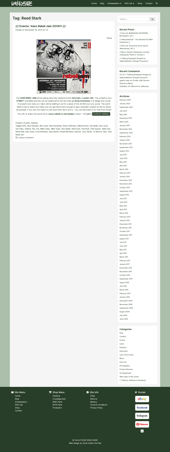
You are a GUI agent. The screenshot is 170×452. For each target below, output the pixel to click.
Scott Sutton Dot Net (92, 443)
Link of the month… (127, 355)
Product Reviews (126, 369)
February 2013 (125, 173)
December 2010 (126, 268)
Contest (123, 336)
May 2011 (123, 250)
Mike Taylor (55, 129)
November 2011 (125, 228)
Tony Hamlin (87, 132)
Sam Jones (29, 132)
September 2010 (126, 279)
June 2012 (123, 202)
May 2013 (123, 162)
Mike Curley (45, 129)
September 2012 (126, 191)
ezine (122, 344)
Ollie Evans (76, 129)
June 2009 (124, 319)
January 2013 (125, 177)
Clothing (56, 396)
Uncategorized (125, 373)
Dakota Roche (82, 126)
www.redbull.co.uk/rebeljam (61, 114)
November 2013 (126, 144)
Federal (28, 129)
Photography (125, 366)
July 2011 (123, 242)
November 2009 (126, 304)
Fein (33, 129)
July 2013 (123, 155)
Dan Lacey (103, 126)
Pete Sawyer (95, 129)
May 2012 (123, 206)
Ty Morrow (97, 132)
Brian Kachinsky (55, 126)
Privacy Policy (96, 408)
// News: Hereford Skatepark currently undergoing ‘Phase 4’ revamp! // (134, 53)
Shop (140, 3)
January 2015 (125, 125)
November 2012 (126, 184)
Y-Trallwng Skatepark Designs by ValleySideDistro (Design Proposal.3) (134, 59)
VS (47, 30)
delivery (93, 402)
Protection (57, 408)
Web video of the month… (130, 377)
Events (27, 123)
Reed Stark (19, 132)
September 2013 (126, 147)
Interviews (124, 351)
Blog (102, 3)
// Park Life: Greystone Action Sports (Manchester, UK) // (134, 47)
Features (34, 123)
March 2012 (124, 213)
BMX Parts (57, 402)
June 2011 (123, 246)
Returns (93, 399)
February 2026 (125, 100)
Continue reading (101, 114)
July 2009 (123, 315)
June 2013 (123, 158)
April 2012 (123, 209)
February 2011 (125, 261)
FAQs (92, 396)
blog (121, 333)
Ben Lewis (44, 126)
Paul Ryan (85, 129)
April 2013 (123, 166)
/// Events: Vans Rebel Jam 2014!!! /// (40, 26)
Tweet (18, 35)
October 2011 (125, 231)
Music (122, 358)
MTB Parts (57, 405)
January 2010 (125, 297)
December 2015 (126, 118)
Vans (105, 132)
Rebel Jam (106, 129)
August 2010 (124, 282)
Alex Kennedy (33, 126)
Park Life (123, 362)
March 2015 (124, 122)
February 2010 (125, 293)
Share (109, 38)
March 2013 (124, 169)
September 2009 (126, 308)
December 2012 (126, 180)
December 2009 (126, 301)
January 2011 (124, 264)
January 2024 (125, 104)
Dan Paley (19, 129)
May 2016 (123, 115)
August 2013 (124, 151)
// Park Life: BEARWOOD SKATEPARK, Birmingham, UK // (134, 34)
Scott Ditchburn (41, 132)
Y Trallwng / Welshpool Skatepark (133, 380)
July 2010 (123, 286)
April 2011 (123, 253)
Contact (149, 3)
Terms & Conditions (98, 405)
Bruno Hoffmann (69, 126)
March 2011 (124, 257)
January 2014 (125, 140)
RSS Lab (128, 3)
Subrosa (77, 132)
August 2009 (125, 312)
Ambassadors (113, 3)
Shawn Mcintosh (66, 132)
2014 (24, 126)
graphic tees (124, 80)
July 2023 (123, 111)
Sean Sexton (54, 132)
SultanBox (123, 86)
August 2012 (124, 195)
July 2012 (123, 198)
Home (94, 3)
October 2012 (125, 187)
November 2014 (126, 129)
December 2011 (125, 224)
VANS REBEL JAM (28, 98)
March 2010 (124, 290)
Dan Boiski (94, 126)
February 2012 (125, 217)
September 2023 (126, 107)
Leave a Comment (26, 137)
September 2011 (126, 235)
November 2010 (126, 272)
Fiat (37, 129)
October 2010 (125, 275)
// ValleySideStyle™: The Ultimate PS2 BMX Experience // (136, 41)
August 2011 (124, 239)
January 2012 (125, 220)
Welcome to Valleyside (140, 86)
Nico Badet (66, 129)
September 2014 (126, 133)
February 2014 (125, 136)
